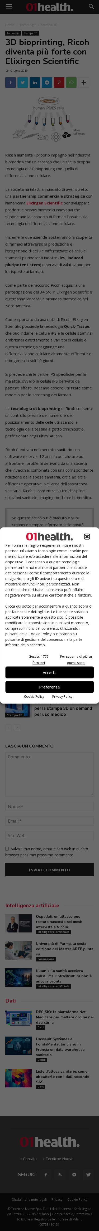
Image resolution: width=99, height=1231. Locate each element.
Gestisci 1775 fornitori (39, 659)
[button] (86, 536)
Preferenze (49, 687)
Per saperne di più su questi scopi (76, 659)
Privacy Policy (62, 696)
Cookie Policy (34, 696)
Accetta (49, 672)
